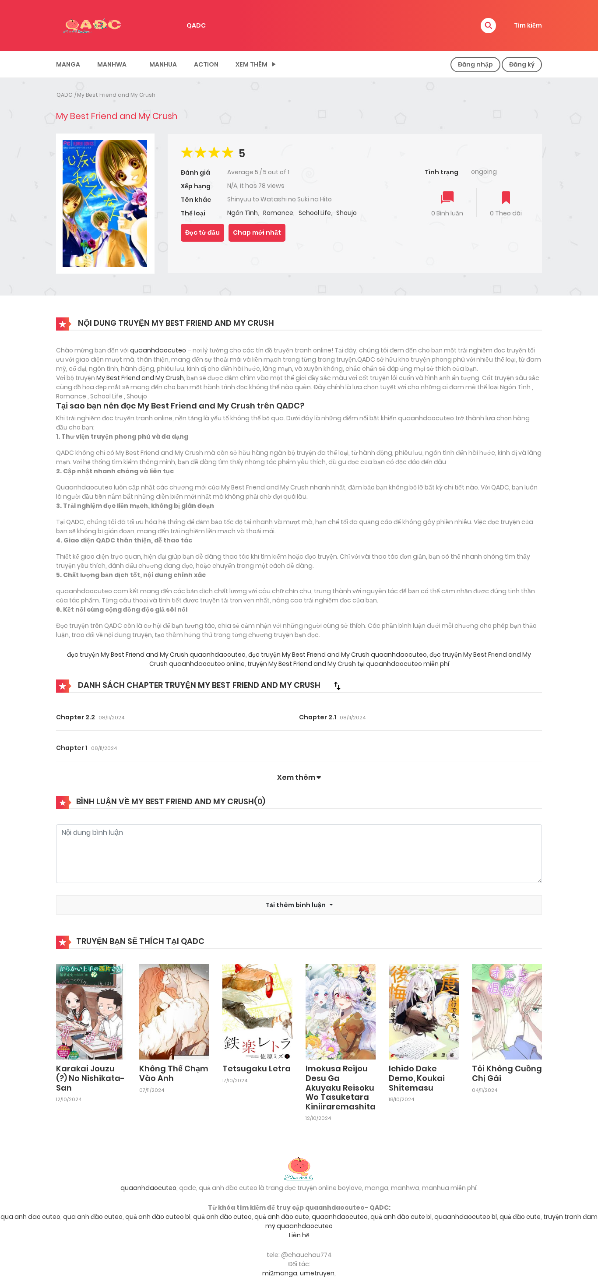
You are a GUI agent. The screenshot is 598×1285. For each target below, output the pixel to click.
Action (206, 64)
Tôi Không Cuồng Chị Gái (507, 1073)
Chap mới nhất (257, 232)
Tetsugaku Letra (256, 1068)
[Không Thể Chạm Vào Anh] (174, 1011)
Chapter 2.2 (75, 717)
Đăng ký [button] (522, 64)
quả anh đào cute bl (401, 1216)
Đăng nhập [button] (475, 64)
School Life (315, 212)
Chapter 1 (72, 747)
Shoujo (346, 212)
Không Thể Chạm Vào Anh (173, 1073)
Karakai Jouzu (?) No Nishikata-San (90, 1078)
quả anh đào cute (281, 1216)
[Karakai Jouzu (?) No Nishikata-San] (91, 1011)
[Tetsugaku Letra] (257, 1011)
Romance (278, 212)
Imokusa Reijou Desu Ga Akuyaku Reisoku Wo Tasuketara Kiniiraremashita (341, 1087)
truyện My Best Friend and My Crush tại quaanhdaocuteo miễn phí (347, 663)
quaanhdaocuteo (158, 350)
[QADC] (93, 25)
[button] (488, 25)
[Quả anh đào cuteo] (299, 1167)
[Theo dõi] (506, 198)
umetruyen (317, 1273)
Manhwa (112, 64)
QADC (196, 25)
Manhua (163, 64)
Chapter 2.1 (317, 717)
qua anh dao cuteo (30, 1216)
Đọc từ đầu (202, 232)
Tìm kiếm (528, 25)
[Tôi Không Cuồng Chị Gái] (507, 1011)
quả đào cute (520, 1216)
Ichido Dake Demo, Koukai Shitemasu (417, 1078)
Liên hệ (299, 1235)
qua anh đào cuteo (93, 1216)
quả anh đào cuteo (222, 1216)
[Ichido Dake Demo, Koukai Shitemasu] (424, 1011)
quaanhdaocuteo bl (465, 1216)
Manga (68, 64)
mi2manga (279, 1273)
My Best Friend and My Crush (116, 95)
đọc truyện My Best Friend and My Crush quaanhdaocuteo (156, 654)
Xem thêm (251, 64)
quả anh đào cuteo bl (157, 1216)
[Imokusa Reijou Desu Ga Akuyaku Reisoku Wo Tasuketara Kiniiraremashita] (341, 1011)
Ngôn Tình (242, 212)
